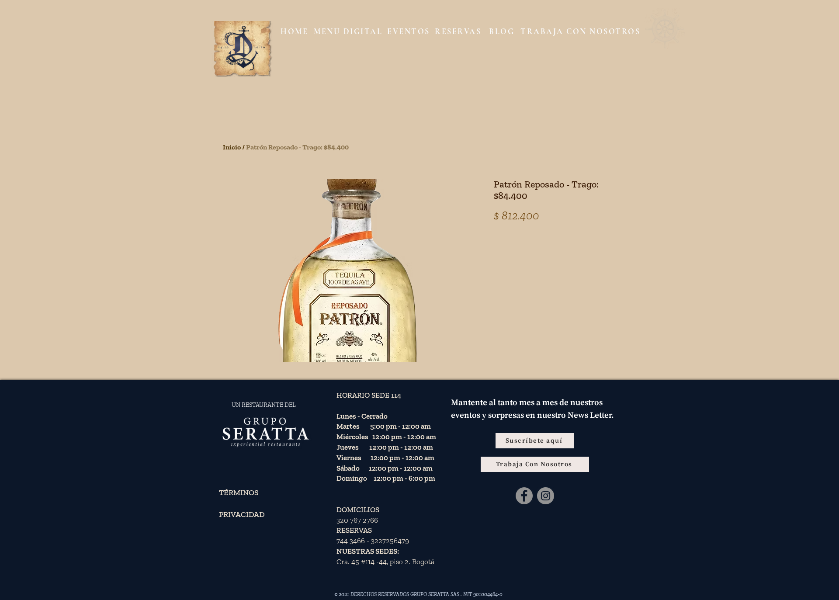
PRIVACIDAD (242, 514)
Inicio (232, 147)
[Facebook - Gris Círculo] (524, 495)
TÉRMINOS (239, 492)
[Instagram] (545, 495)
